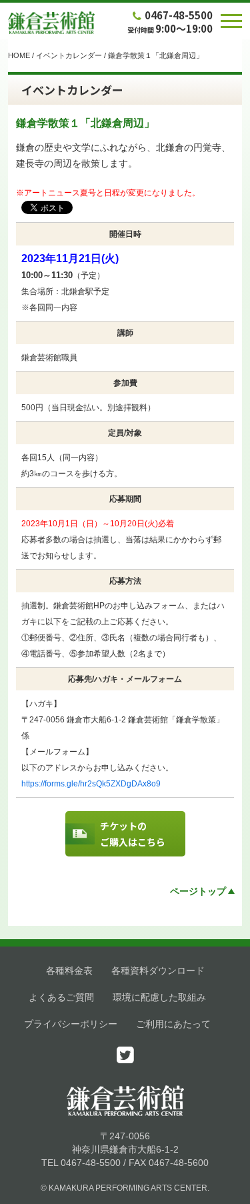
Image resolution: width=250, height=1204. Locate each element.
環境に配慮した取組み (159, 997)
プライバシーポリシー (70, 1024)
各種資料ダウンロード (158, 970)
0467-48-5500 (179, 15)
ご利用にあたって (173, 1024)
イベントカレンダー (69, 55)
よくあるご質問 (61, 997)
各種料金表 (69, 970)
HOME (19, 55)
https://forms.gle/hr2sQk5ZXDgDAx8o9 (91, 783)
